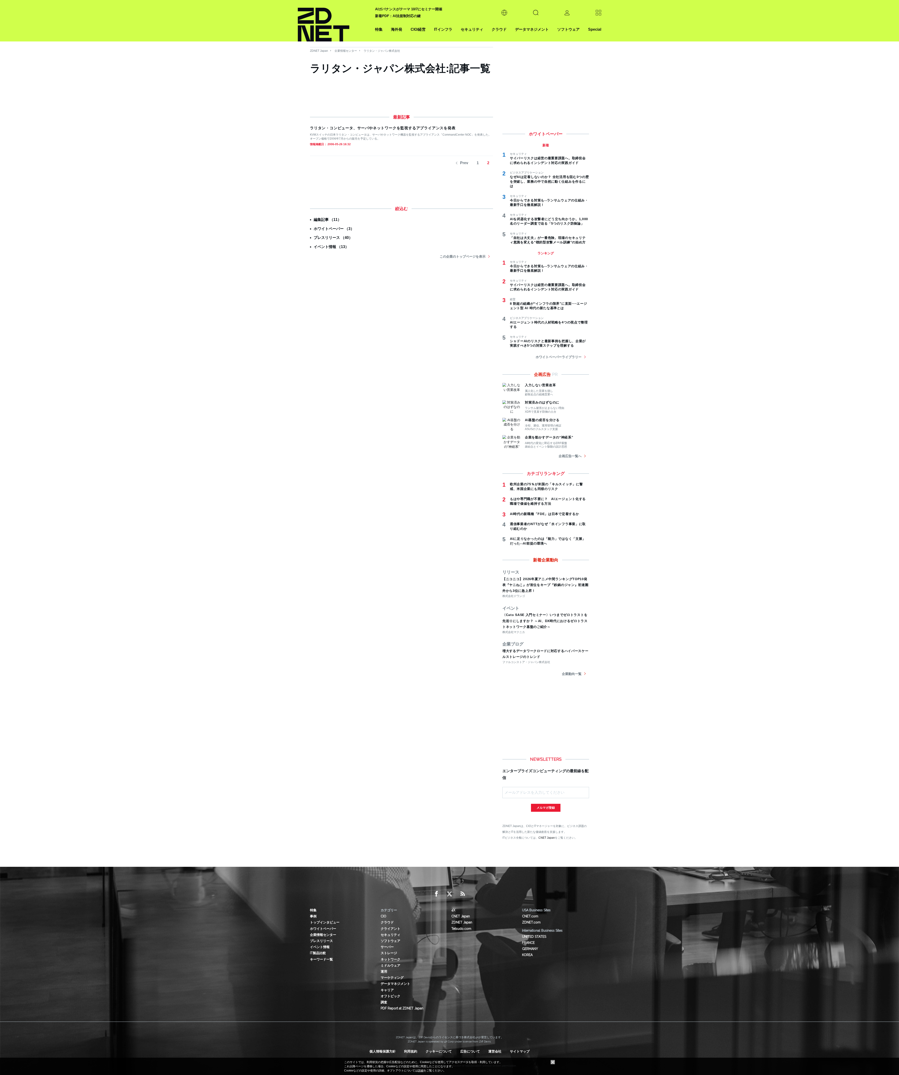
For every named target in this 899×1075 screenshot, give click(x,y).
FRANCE (528, 943)
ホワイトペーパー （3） (334, 229)
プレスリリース (321, 941)
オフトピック (390, 996)
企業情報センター (346, 50)
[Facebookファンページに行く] (436, 894)
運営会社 (494, 1051)
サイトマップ (520, 1051)
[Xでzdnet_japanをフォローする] (449, 894)
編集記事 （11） (327, 220)
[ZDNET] (333, 20)
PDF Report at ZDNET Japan (402, 1008)
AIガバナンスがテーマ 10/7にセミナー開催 (408, 9)
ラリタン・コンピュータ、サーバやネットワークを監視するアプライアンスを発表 (383, 128)
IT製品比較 (318, 953)
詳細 (421, 1070)
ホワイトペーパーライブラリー (559, 357)
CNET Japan (546, 837)
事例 (313, 916)
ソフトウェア (568, 29)
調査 (384, 1002)
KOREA (527, 955)
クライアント (390, 928)
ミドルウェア (390, 965)
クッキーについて (439, 1051)
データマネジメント (532, 29)
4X (453, 910)
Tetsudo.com (461, 928)
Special (594, 29)
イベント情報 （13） (331, 247)
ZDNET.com (531, 922)
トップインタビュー (324, 922)
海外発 (396, 29)
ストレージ (389, 953)
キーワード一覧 (321, 959)
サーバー (387, 947)
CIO (383, 916)
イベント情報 (320, 947)
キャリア (387, 990)
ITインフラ (443, 29)
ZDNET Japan (319, 50)
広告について (470, 1051)
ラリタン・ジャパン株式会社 (382, 50)
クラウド (499, 29)
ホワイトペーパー (323, 928)
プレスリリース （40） (333, 238)
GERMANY (530, 949)
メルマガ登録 (546, 807)
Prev (464, 163)
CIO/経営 (418, 29)
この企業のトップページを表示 (463, 256)
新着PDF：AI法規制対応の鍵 (398, 16)
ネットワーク (390, 959)
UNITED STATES (534, 936)
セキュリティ (472, 29)
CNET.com (530, 916)
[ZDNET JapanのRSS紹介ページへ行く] (462, 894)
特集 (379, 29)
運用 (384, 971)
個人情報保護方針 (382, 1051)
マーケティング (392, 977)
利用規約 (410, 1051)
